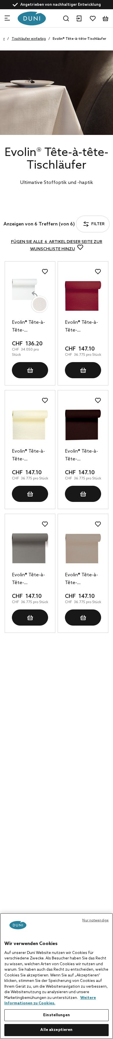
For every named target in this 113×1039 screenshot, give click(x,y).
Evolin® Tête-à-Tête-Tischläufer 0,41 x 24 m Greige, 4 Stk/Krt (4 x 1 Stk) (83, 579)
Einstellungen (56, 1015)
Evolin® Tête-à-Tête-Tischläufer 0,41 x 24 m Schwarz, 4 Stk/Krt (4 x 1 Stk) (82, 456)
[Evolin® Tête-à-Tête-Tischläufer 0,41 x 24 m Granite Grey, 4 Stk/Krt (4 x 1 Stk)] (30, 548)
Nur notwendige (95, 920)
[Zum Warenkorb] (105, 18)
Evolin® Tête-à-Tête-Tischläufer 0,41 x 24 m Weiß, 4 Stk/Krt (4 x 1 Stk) (29, 327)
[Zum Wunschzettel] (93, 18)
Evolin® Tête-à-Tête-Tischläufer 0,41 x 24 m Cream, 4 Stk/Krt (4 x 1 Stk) (30, 456)
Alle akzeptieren (56, 1030)
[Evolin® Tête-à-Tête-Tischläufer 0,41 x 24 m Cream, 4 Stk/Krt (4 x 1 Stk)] (30, 425)
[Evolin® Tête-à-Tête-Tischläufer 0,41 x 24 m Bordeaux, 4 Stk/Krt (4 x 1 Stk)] (83, 296)
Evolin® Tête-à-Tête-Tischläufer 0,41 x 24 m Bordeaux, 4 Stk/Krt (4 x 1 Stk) (82, 327)
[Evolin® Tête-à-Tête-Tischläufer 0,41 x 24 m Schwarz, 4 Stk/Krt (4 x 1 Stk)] (83, 425)
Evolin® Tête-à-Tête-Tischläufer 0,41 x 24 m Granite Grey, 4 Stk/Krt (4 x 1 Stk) (29, 579)
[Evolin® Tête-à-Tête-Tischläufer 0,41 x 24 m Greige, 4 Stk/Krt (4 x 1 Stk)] (83, 548)
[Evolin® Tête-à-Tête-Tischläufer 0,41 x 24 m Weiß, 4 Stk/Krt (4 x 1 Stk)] (30, 296)
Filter (24, 209)
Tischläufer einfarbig (29, 39)
